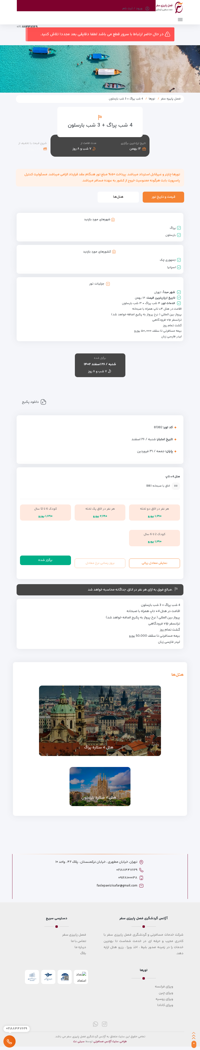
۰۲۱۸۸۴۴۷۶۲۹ (126, 870)
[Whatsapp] (95, 1024)
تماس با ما (78, 941)
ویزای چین (166, 993)
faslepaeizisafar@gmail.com (117, 885)
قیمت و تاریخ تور (163, 197)
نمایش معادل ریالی (154, 563)
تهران (157, 292)
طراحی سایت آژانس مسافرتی (110, 1041)
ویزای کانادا (165, 1005)
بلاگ (83, 953)
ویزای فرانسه (164, 986)
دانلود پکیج (30, 402)
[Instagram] (104, 1024)
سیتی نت (79, 1041)
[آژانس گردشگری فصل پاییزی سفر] (169, 6)
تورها (152, 99)
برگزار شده (45, 560)
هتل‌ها (118, 197)
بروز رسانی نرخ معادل (100, 563)
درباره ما (80, 947)
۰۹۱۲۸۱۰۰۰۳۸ (127, 878)
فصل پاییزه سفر (171, 99)
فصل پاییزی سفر (74, 935)
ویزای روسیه (164, 999)
